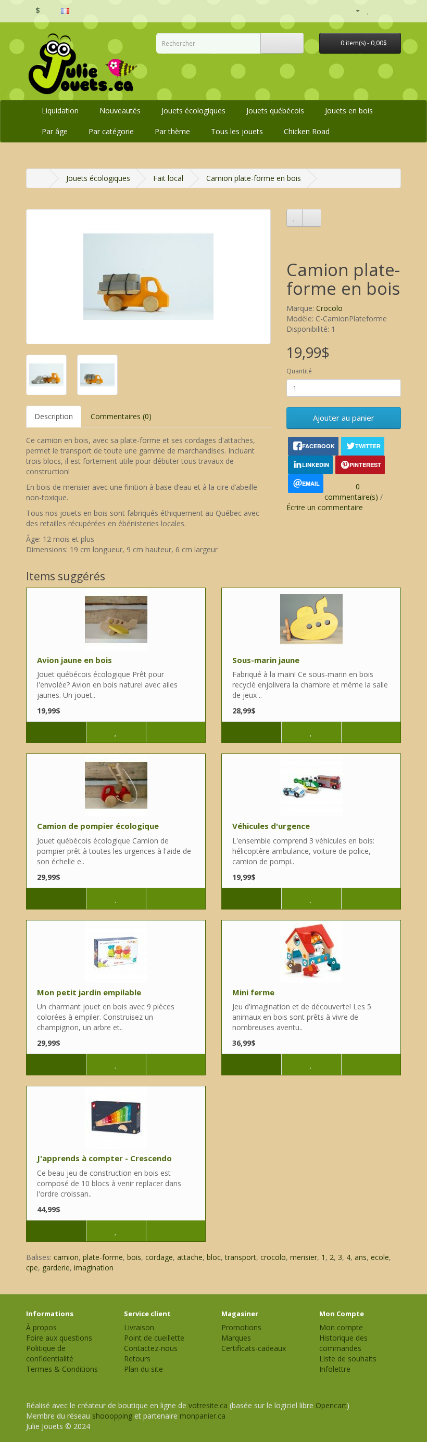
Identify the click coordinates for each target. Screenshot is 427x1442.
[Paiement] (393, 10)
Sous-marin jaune (265, 660)
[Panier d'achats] (380, 10)
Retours (137, 1358)
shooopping (112, 1416)
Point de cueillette (154, 1338)
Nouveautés (120, 110)
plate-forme (103, 1257)
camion (66, 1257)
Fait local (168, 178)
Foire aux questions (59, 1338)
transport (240, 1257)
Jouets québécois (275, 110)
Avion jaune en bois (74, 660)
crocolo (273, 1257)
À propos (41, 1327)
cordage (159, 1257)
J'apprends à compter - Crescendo (104, 1158)
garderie (56, 1267)
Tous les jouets (237, 131)
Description (53, 416)
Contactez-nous (151, 1348)
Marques (236, 1338)
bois (134, 1257)
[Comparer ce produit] (311, 218)
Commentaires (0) (121, 416)
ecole (380, 1257)
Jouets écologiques (193, 110)
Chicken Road (307, 131)
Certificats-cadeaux (253, 1348)
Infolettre (334, 1369)
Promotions (241, 1327)
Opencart (331, 1405)
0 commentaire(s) (351, 492)
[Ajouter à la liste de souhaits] (294, 218)
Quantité (299, 371)
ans (361, 1257)
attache (190, 1257)
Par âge (55, 131)
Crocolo (329, 308)
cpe (32, 1267)
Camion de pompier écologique (98, 826)
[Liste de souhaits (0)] (368, 10)
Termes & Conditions (62, 1369)
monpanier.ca (202, 1416)
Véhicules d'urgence (271, 826)
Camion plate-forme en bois (253, 178)
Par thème (172, 131)
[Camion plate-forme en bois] (148, 276)
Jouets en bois (349, 110)
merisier (303, 1257)
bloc (214, 1257)
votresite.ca (208, 1405)
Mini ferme (253, 992)
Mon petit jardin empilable (89, 992)
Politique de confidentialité (49, 1353)
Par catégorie (111, 131)
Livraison (139, 1327)
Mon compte (341, 1327)
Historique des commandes (343, 1343)
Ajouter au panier (343, 417)
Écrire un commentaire (324, 507)
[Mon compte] (353, 10)
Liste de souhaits (347, 1358)
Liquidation (60, 110)
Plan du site (143, 1369)
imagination (94, 1267)
